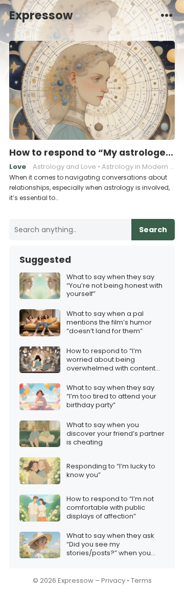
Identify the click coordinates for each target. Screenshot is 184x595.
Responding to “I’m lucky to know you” (110, 471)
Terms (141, 580)
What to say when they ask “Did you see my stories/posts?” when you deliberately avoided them (110, 545)
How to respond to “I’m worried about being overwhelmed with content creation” (110, 360)
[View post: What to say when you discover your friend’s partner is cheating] (39, 434)
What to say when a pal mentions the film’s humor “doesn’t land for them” (109, 323)
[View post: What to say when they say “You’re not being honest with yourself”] (39, 286)
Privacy (113, 580)
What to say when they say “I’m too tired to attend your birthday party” (111, 397)
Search (153, 230)
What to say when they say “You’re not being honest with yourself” (114, 286)
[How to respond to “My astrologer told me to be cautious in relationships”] (92, 91)
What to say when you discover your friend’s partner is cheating (115, 434)
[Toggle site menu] (166, 15)
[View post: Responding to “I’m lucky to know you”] (39, 470)
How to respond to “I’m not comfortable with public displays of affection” (110, 508)
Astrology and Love (64, 166)
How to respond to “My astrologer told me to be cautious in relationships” (92, 152)
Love (17, 166)
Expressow (41, 15)
